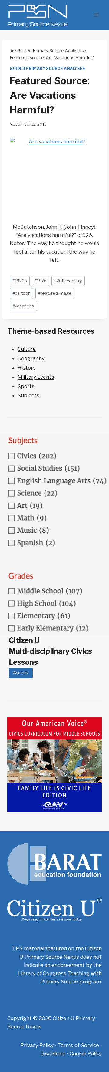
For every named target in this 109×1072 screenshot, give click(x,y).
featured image (54, 293)
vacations (23, 305)
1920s (19, 280)
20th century (68, 280)
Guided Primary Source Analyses (47, 69)
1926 (41, 280)
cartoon (21, 293)
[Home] (12, 50)
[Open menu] (96, 15)
